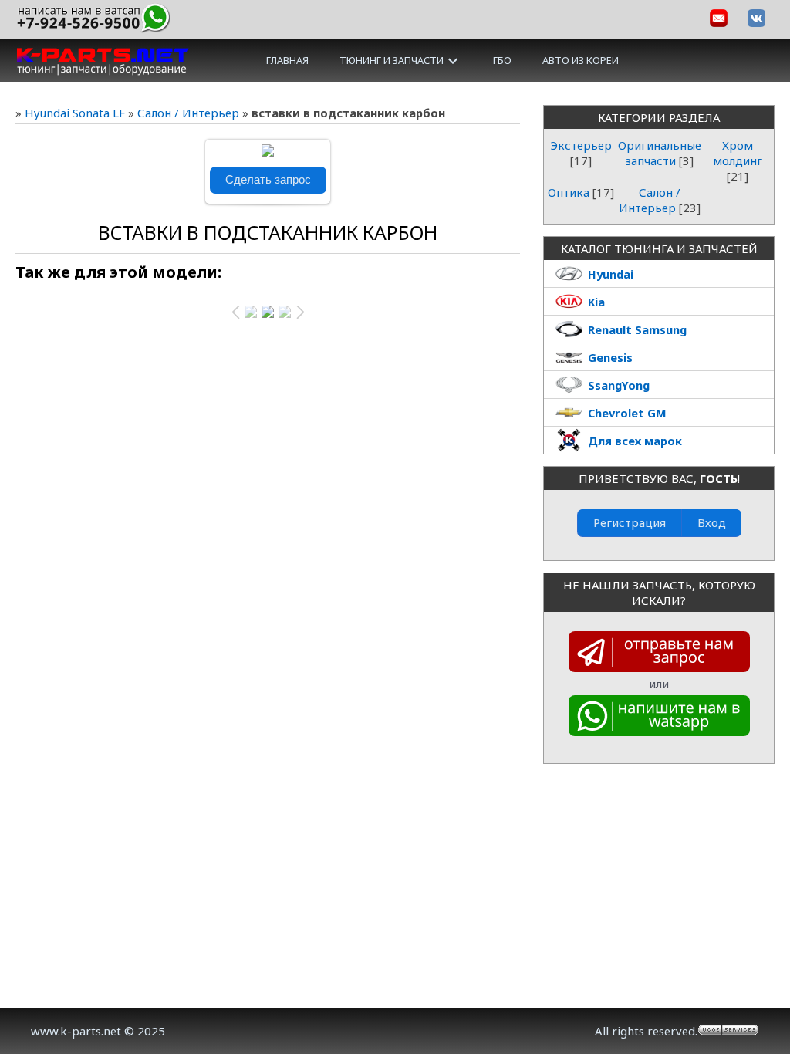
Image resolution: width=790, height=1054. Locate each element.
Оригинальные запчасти (659, 152)
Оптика (568, 192)
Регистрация (629, 522)
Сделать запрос (268, 180)
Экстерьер (581, 145)
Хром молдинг (737, 152)
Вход (711, 522)
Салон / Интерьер (188, 112)
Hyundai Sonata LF (75, 112)
